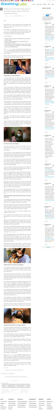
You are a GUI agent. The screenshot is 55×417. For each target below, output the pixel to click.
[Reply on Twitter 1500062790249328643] (46, 81)
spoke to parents (9, 49)
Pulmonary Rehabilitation (22, 401)
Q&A (49, 4)
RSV (10, 29)
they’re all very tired (13, 231)
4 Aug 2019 (46, 207)
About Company (4, 401)
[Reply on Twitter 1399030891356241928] (46, 106)
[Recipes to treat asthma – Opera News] (15, 386)
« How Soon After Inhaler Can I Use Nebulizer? (7, 373)
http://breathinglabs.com (50, 170)
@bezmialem (49, 35)
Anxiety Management (21, 405)
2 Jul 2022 (46, 24)
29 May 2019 (46, 225)
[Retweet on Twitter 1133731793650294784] (48, 243)
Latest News (3, 408)
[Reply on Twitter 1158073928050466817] (46, 220)
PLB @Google (49, 407)
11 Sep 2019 (46, 184)
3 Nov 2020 (46, 136)
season (11, 27)
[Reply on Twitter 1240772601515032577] (46, 179)
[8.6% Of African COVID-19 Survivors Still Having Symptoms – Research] (25, 386)
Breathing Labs (48, 23)
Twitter (14, 380)
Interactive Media (11, 403)
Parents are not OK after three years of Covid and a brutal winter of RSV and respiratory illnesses (17, 11)
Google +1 (16, 380)
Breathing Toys (3, 407)
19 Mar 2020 (46, 165)
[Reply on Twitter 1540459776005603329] (46, 62)
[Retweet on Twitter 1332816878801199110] (48, 131)
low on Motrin (12, 354)
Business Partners (32, 401)
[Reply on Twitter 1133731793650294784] (46, 243)
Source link (6, 367)
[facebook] (48, 1)
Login (52, 4)
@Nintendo (49, 51)
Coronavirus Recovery (21, 407)
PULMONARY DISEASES (17, 15)
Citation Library (42, 405)
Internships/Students (33, 407)
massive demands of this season (15, 148)
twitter (49, 1)
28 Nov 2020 (46, 111)
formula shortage (22, 235)
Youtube (52, 1)
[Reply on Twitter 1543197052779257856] (46, 42)
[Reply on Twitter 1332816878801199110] (46, 131)
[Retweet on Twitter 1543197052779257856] (48, 42)
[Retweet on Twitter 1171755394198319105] (48, 202)
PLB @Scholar (50, 408)
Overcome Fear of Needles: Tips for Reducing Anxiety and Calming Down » (16, 376)
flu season (6, 50)
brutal (29, 25)
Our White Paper (42, 401)
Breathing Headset (12, 401)
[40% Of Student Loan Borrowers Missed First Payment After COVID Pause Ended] (6, 386)
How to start (39, 4)
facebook (13, 380)
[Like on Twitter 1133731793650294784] (50, 243)
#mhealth (47, 60)
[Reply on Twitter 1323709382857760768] (46, 159)
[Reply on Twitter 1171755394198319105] (46, 202)
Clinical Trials (41, 403)
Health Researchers (32, 403)
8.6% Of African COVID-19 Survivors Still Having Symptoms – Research (25, 390)
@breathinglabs (48, 214)
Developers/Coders (32, 405)
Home (34, 4)
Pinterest (18, 380)
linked (54, 1)
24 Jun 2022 (46, 47)
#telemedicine (48, 59)
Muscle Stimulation (12, 405)
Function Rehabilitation (22, 403)
